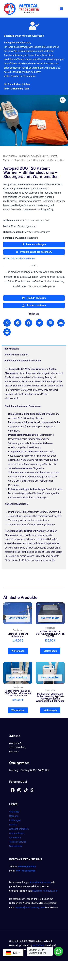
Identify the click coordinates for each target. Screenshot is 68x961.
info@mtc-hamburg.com (44, 890)
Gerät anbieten (16, 833)
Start (5, 156)
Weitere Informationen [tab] (16, 354)
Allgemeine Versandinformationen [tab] (22, 360)
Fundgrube (23, 156)
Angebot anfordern (19, 829)
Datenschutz (15, 846)
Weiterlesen (17, 650)
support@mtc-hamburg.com (30, 907)
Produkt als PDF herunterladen (19, 258)
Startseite (14, 811)
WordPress (38, 945)
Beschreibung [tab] (11, 348)
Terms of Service (17, 842)
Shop (13, 156)
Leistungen (15, 820)
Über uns (13, 816)
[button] (63, 100)
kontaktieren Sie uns (40, 882)
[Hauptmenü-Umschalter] (61, 8)
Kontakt (13, 824)
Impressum (15, 837)
